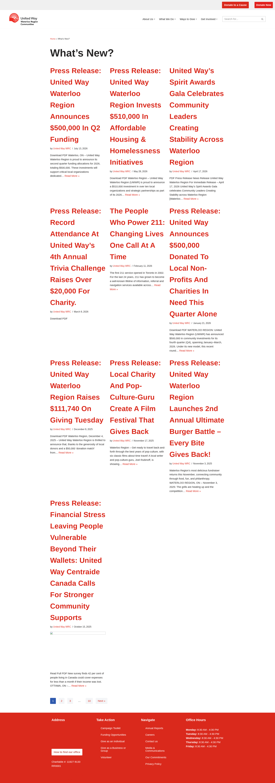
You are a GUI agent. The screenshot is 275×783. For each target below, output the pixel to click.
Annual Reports (154, 728)
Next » (101, 700)
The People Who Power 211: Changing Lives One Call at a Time (137, 234)
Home (53, 39)
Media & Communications (155, 749)
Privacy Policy (153, 764)
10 (89, 700)
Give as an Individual (113, 741)
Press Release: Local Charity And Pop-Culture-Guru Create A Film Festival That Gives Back (135, 397)
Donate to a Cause (235, 5)
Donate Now (263, 5)
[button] (154, 19)
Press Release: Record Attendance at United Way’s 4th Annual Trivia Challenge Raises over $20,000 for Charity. (77, 256)
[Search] (262, 19)
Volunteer (106, 757)
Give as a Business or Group (113, 749)
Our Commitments (155, 757)
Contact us (151, 741)
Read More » (72, 175)
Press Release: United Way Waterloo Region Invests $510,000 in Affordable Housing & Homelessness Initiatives (135, 116)
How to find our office (67, 752)
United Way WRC (62, 148)
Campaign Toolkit (110, 728)
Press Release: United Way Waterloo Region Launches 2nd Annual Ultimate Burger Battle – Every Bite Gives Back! (196, 408)
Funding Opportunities (113, 734)
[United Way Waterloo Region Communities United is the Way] (24, 19)
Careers (150, 734)
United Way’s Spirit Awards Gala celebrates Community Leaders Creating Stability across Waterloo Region (196, 116)
